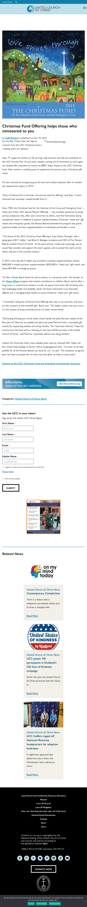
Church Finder (7, 2)
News (43, 822)
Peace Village (12, 281)
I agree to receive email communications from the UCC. (25, 467)
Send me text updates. (13, 478)
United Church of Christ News (31, 398)
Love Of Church (43, 803)
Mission (43, 799)
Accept (31, 903)
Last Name (8, 434)
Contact (43, 819)
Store (43, 826)
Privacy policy (55, 903)
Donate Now (43, 869)
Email (6, 445)
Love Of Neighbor (43, 807)
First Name (9, 423)
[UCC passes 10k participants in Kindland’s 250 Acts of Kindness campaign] (43, 637)
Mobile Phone (9, 456)
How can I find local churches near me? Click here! (43, 811)
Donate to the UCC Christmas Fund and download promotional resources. (41, 363)
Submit (10, 488)
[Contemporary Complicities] (43, 572)
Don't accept (41, 903)
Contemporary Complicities (43, 593)
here (45, 843)
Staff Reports (12, 137)
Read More (32, 615)
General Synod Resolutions (43, 815)
